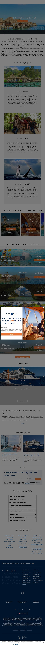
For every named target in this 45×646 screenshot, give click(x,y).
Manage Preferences (15, 644)
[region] (22, 643)
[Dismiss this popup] (43, 308)
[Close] (43, 642)
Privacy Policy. (6, 331)
